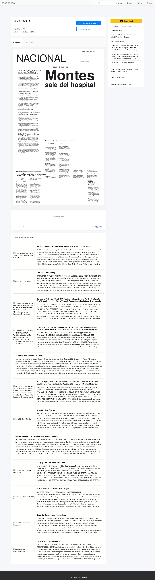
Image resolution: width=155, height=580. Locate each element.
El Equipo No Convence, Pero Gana (51, 463)
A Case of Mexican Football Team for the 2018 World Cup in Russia (63, 246)
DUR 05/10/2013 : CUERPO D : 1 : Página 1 (53, 489)
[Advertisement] (77, 12)
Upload (150, 3)
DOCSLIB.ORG (8, 3)
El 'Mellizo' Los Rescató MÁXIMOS (29, 356)
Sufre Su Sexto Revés (118, 78)
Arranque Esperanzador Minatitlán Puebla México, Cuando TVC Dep (124, 70)
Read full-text (85, 29)
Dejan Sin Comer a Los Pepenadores (51, 515)
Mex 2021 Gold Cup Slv (46, 410)
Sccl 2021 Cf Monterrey (46, 273)
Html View (17, 42)
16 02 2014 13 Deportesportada (49, 541)
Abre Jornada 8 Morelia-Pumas (121, 84)
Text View (29, 42)
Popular (136, 26)
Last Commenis (126, 26)
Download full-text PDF (88, 23)
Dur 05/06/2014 (116, 30)
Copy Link (98, 226)
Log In (141, 3)
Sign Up (131, 3)
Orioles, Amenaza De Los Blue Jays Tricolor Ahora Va (37, 436)
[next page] (23, 226)
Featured (115, 26)
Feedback (84, 577)
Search (120, 3)
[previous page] (13, 226)
